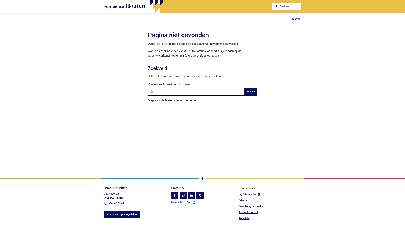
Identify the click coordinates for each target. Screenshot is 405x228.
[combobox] (286, 6)
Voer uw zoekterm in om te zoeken (169, 84)
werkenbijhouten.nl (172, 55)
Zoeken (251, 91)
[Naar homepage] (133, 6)
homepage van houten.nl (180, 100)
